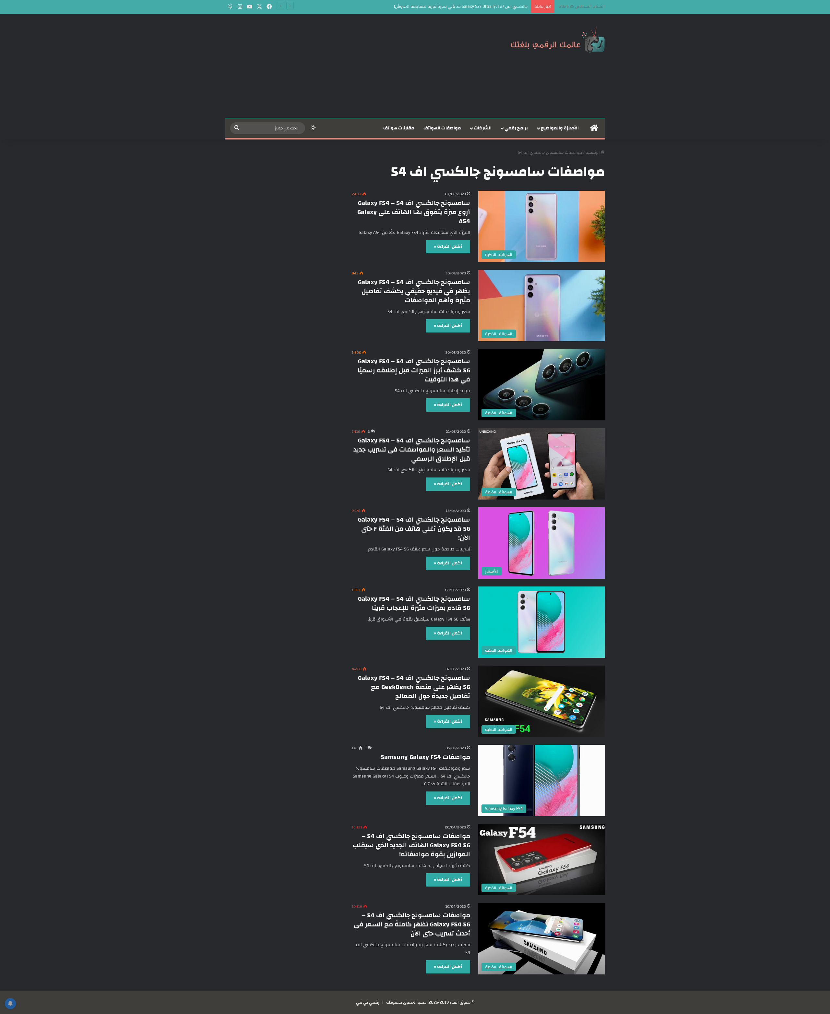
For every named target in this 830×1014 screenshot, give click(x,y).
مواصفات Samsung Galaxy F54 (425, 757)
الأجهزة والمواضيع (560, 128)
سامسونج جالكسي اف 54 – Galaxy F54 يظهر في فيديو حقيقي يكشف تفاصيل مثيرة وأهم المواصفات (414, 291)
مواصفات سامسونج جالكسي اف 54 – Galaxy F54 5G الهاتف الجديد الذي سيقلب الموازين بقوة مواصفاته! (411, 845)
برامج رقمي (516, 128)
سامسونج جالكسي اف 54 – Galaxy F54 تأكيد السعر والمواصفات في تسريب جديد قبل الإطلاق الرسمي (411, 449)
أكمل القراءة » (448, 246)
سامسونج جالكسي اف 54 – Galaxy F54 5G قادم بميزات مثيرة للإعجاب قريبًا (414, 603)
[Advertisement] (350, 65)
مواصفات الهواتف (442, 128)
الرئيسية (593, 152)
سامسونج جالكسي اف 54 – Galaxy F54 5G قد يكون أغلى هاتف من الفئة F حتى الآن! (414, 528)
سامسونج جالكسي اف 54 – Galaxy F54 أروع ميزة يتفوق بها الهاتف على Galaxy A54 (413, 212)
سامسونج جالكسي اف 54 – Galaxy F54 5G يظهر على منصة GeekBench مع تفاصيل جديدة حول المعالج (414, 687)
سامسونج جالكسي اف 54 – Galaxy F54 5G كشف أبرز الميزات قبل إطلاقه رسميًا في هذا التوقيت (414, 370)
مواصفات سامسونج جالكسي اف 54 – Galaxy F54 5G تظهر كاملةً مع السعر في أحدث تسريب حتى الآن (412, 924)
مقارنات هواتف (398, 128)
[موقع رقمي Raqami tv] (558, 38)
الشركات (483, 128)
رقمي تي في (367, 1002)
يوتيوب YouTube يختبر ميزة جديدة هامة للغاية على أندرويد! (477, 6)
